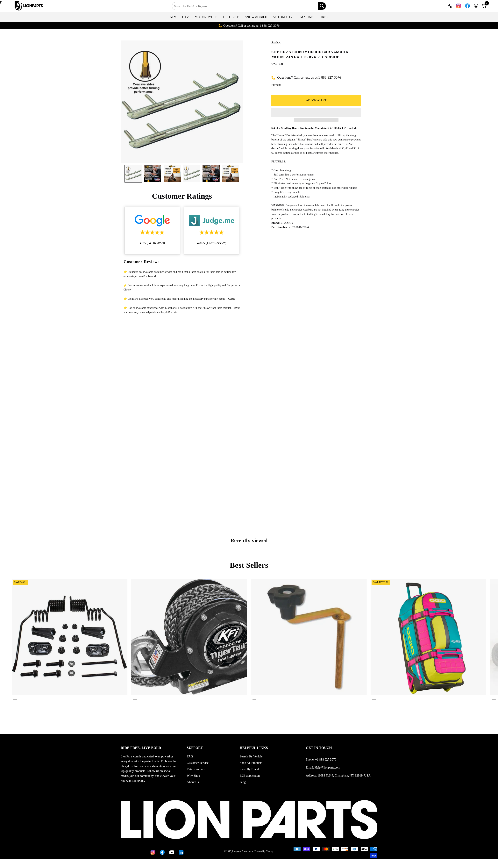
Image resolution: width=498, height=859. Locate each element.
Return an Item (196, 769)
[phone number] (450, 6)
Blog (243, 782)
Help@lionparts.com (327, 767)
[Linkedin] (180, 852)
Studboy (276, 42)
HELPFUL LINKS (254, 748)
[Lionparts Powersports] (26, 6)
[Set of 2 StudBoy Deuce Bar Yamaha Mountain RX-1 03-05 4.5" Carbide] (133, 174)
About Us (193, 782)
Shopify (269, 851)
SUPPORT (195, 748)
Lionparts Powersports (242, 851)
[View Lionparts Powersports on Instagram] (458, 5)
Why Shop (193, 775)
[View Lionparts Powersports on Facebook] (467, 5)
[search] (322, 6)
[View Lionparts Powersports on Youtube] (171, 852)
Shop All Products (251, 762)
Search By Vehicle (251, 756)
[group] (249, 640)
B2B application (250, 775)
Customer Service (198, 762)
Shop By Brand (249, 769)
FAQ (190, 756)
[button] (173, 17)
